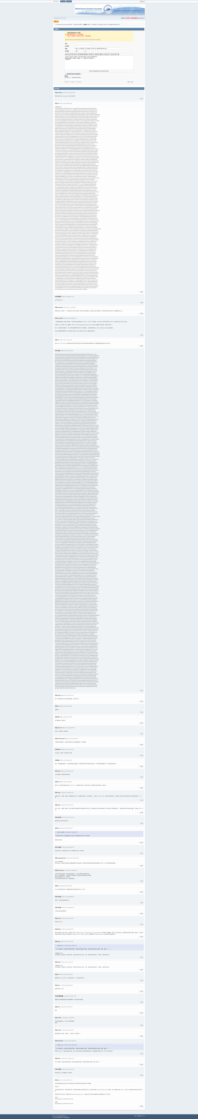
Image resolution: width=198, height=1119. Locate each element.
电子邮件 (67, 46)
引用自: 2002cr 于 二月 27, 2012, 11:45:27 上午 (67, 945)
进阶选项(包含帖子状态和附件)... (74, 74)
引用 (142, 98)
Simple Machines (63, 1115)
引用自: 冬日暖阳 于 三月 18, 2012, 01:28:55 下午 (67, 832)
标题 (66, 48)
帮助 (135, 1115)
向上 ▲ (144, 1115)
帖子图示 (67, 51)
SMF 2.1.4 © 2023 (56, 1115)
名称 (66, 43)
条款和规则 (139, 1115)
